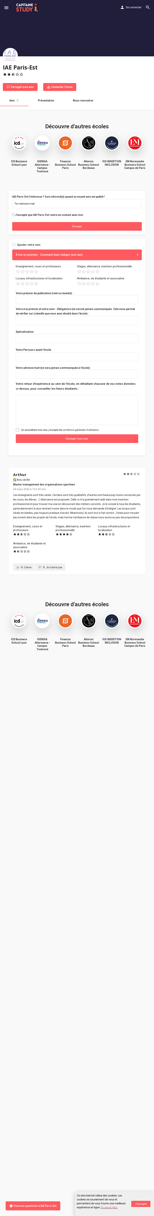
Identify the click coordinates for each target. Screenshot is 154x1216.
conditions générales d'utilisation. (81, 430)
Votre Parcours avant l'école (33, 349)
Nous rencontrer (83, 100)
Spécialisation (25, 331)
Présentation (46, 100)
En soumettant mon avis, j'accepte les (60, 430)
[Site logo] (28, 7)
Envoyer (77, 226)
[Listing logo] (10, 55)
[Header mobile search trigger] (147, 7)
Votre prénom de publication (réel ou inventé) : (44, 293)
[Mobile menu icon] (6, 7)
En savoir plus (109, 1207)
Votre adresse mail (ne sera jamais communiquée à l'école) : (53, 367)
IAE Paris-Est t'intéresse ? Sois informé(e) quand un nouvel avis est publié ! (58, 196)
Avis (13, 100)
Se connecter (134, 7)
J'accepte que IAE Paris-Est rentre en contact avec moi (49, 214)
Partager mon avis (77, 438)
